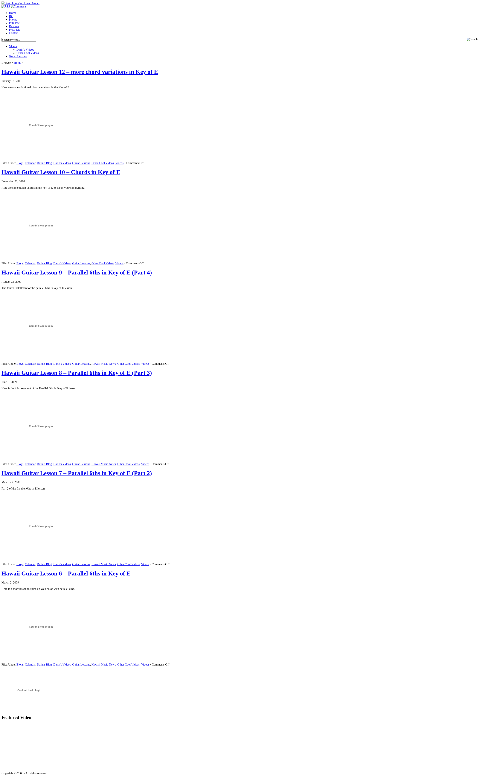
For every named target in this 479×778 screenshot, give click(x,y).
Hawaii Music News (103, 363)
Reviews (14, 26)
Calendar (30, 163)
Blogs (19, 163)
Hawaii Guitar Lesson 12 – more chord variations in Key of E (79, 71)
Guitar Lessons (18, 56)
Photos (13, 19)
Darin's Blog (44, 163)
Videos (13, 46)
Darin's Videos (25, 49)
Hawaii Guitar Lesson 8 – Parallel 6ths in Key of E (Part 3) (76, 372)
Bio (11, 16)
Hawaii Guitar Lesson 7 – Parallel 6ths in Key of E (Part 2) (76, 473)
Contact (13, 33)
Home (12, 12)
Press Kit (14, 29)
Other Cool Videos (27, 53)
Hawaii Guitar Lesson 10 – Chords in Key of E (60, 172)
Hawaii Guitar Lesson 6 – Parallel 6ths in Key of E (65, 573)
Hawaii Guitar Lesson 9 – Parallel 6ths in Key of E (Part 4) (76, 272)
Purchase (14, 22)
